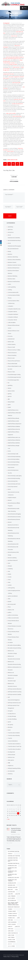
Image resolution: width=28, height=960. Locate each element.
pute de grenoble (16, 83)
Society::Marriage (12, 716)
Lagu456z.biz (11, 892)
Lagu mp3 (10, 894)
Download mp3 (12, 883)
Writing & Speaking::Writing (14, 768)
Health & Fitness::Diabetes (14, 426)
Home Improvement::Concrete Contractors (13, 492)
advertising (10, 227)
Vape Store (11, 935)
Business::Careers (12, 262)
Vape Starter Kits (13, 933)
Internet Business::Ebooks (14, 519)
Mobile (9, 574)
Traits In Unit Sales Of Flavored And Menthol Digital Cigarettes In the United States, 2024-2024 (14, 839)
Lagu (16, 889)
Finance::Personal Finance (14, 361)
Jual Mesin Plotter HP (13, 560)
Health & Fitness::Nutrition (14, 443)
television (10, 727)
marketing (10, 569)
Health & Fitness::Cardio (13, 421)
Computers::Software (13, 317)
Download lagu (12, 866)
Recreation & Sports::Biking (14, 645)
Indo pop (10, 889)
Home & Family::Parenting (14, 478)
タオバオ (10, 944)
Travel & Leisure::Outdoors (14, 744)
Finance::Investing (12, 355)
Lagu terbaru (12, 896)
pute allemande (14, 181)
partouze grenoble (10, 57)
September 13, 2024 (15, 834)
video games (11, 760)
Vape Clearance (12, 922)
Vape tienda (11, 937)
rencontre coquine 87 (14, 77)
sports (9, 722)
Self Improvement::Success (14, 703)
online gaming (11, 588)
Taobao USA (11, 918)
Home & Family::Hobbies (13, 459)
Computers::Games (12, 312)
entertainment (11, 339)
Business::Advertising (13, 257)
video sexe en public (11, 113)
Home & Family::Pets (13, 481)
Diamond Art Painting (14, 856)
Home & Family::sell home (14, 484)
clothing (10, 290)
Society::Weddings (12, 719)
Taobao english (12, 916)
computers (10, 306)
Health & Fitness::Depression (14, 424)
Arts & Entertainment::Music (14, 240)
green (9, 405)
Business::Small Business (14, 282)
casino (9, 284)
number (10, 585)
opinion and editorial (13, 596)
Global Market (11, 402)
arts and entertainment (13, 249)
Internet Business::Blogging (14, 514)
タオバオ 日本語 (11, 946)
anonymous (11, 232)
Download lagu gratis (12, 875)
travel (9, 730)
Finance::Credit (11, 347)
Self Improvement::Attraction (14, 689)
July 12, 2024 (9, 843)
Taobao (10, 909)
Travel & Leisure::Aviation (14, 733)
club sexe (14, 176)
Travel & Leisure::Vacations (14, 749)
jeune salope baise (17, 116)
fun (8, 383)
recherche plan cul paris (9, 63)
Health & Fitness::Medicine (14, 440)
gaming (9, 394)
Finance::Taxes (11, 372)
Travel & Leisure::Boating (14, 735)
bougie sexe (6, 70)
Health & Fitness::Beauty (13, 418)
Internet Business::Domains (14, 517)
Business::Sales (11, 279)
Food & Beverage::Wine (13, 380)
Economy (10, 336)
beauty (9, 251)
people (9, 601)
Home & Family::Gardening (14, 457)
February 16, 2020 (14, 175)
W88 (9, 763)
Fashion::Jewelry (12, 344)
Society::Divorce (12, 714)
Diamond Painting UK (13, 863)
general (9, 396)
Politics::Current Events (13, 618)
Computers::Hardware (13, 314)
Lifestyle (10, 566)
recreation (10, 642)
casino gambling (12, 287)
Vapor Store (11, 939)
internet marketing (12, 558)
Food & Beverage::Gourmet (14, 377)
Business (10, 254)
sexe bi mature (10, 151)
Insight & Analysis (12, 498)
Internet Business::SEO (13, 544)
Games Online (11, 391)
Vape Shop (10, 931)
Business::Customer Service (14, 265)
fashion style (11, 342)
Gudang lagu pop (12, 887)
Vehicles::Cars (11, 757)
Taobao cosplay (12, 913)
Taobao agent (12, 911)
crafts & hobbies (12, 323)
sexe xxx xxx (14, 36)
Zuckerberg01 (12, 942)
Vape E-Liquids (12, 924)
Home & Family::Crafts (13, 454)
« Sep (8, 819)
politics (9, 612)
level (9, 563)
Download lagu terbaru (12, 880)
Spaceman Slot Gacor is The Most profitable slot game (16, 830)
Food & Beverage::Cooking (14, 375)
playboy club (11, 610)
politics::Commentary (13, 615)
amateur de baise (13, 64)
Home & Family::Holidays (14, 462)
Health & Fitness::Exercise (14, 429)
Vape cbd (10, 920)
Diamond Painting (13, 858)
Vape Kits (17, 926)
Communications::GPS (13, 292)
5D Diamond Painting (13, 851)
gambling (10, 385)
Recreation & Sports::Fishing (14, 648)
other (9, 599)
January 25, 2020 (14, 23)
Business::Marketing (12, 276)
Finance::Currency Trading (14, 350)
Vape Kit (10, 926)
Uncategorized (6, 23)
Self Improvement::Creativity (14, 694)
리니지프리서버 (11, 771)
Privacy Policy (15, 957)
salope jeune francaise (8, 74)
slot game (10, 711)
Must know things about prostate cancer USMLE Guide (13, 904)
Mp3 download (12, 900)
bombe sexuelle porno (17, 104)
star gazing (10, 725)
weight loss (10, 766)
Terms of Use (6, 957)
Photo (9, 607)
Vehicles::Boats (11, 755)
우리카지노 (10, 774)
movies (9, 577)
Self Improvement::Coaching (14, 692)
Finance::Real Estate (12, 364)
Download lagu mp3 (13, 877)
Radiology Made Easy (14, 907)
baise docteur (16, 67)
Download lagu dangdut (12, 871)
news (9, 582)
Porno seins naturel (12, 160)
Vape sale (10, 929)
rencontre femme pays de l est (12, 59)
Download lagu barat (12, 868)
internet (9, 500)
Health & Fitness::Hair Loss (14, 437)
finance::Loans (11, 358)
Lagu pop (17, 894)
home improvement (12, 487)
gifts (9, 399)
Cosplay (10, 854)
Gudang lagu (11, 885)
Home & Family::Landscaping (14, 476)
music (9, 580)
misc (9, 571)
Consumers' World (12, 320)
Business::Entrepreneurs (13, 268)
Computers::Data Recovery (14, 309)
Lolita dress (11, 898)
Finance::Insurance (12, 353)
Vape (18, 918)
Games (9, 388)
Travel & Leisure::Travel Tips (14, 746)
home (9, 451)
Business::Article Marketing (14, 260)
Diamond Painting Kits (13, 861)
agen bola (10, 230)
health (9, 407)
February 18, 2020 (14, 180)
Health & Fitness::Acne (13, 410)
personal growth (12, 604)
